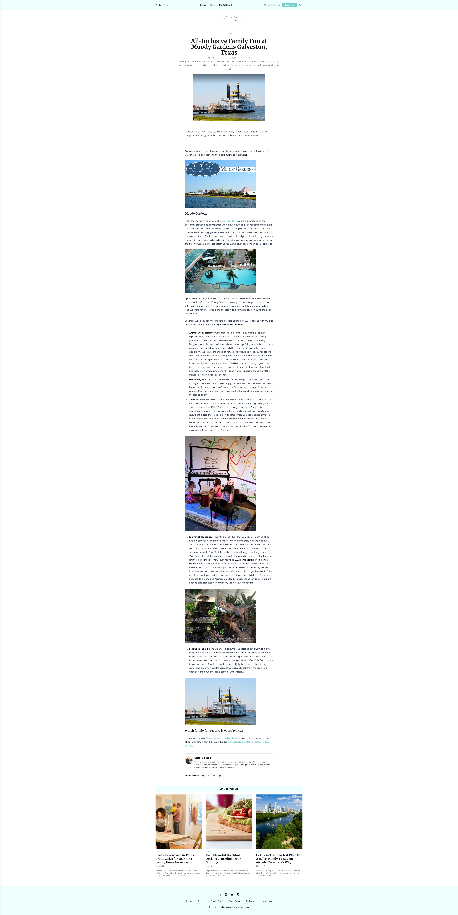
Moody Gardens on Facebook (222, 738)
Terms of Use (266, 901)
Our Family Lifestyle (223, 907)
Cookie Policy (234, 901)
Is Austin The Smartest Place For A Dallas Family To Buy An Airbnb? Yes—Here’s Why (279, 858)
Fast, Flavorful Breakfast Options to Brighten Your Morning (223, 858)
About (212, 5)
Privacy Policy (217, 901)
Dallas (208, 851)
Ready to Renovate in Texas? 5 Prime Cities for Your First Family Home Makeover (177, 858)
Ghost (246, 907)
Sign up (189, 901)
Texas (229, 33)
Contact (201, 901)
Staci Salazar (203, 758)
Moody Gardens (228, 220)
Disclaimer (250, 901)
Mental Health (225, 5)
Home (203, 5)
